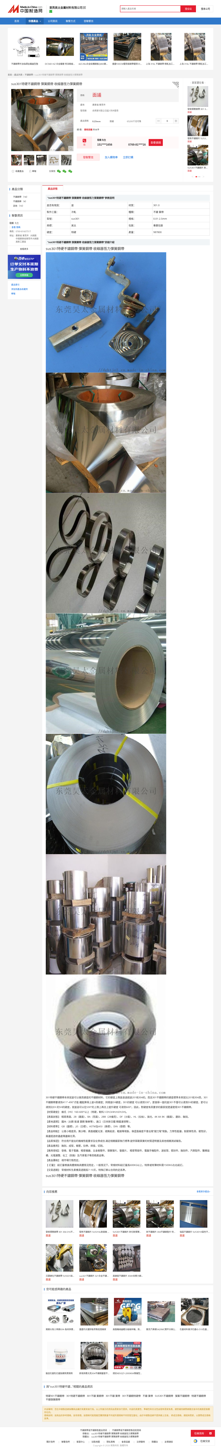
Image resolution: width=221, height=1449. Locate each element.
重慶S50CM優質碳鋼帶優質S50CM (128, 63)
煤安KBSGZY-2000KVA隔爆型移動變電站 (132, 1373)
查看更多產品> (203, 1191)
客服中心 (80, 1441)
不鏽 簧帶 (148, 1395)
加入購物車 (111, 157)
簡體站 (155, 1441)
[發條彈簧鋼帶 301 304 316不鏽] (198, 96)
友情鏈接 (169, 1441)
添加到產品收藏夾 (19, 289)
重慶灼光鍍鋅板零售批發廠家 (92, 1329)
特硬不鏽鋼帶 (198, 1395)
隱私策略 (111, 1441)
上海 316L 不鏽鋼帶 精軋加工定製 (161, 63)
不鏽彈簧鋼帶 (53, 1399)
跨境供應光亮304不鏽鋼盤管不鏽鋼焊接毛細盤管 (101, 1373)
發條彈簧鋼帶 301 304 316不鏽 (202, 109)
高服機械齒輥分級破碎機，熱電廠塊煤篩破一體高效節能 (139, 1329)
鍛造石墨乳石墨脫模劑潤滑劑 (59, 1373)
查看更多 (24, 249)
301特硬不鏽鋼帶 (75, 1395)
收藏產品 (19, 171)
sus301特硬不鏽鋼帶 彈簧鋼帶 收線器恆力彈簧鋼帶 (115, 1433)
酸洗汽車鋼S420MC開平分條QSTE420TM (165, 1329)
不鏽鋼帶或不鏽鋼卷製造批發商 (126, 1430)
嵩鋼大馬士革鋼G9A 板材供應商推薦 (62, 1329)
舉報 (34, 171)
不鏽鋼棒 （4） (20, 201)
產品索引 (15, 284)
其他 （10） (18, 205)
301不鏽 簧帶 (113, 1395)
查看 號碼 (16, 227)
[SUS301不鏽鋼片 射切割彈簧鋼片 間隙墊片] (198, 155)
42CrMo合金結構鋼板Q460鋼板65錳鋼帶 (98, 63)
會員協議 (126, 1441)
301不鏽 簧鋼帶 (95, 1395)
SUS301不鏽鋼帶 (164, 1395)
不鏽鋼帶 (29, 74)
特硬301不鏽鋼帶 (55, 1395)
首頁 (10, 74)
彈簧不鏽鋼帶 (182, 1395)
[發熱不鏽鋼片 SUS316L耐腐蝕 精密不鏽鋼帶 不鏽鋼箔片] (198, 125)
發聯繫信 (88, 157)
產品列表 (18, 74)
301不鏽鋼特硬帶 (131, 1395)
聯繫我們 (65, 1441)
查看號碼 (156, 142)
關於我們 (50, 1441)
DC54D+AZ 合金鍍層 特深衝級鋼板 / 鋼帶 (64, 63)
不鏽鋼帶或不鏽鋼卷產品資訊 (93, 1430)
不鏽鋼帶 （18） (20, 196)
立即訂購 (128, 157)
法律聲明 (141, 1441)
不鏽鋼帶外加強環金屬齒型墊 (24, 63)
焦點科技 (114, 1445)
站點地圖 (96, 1441)
